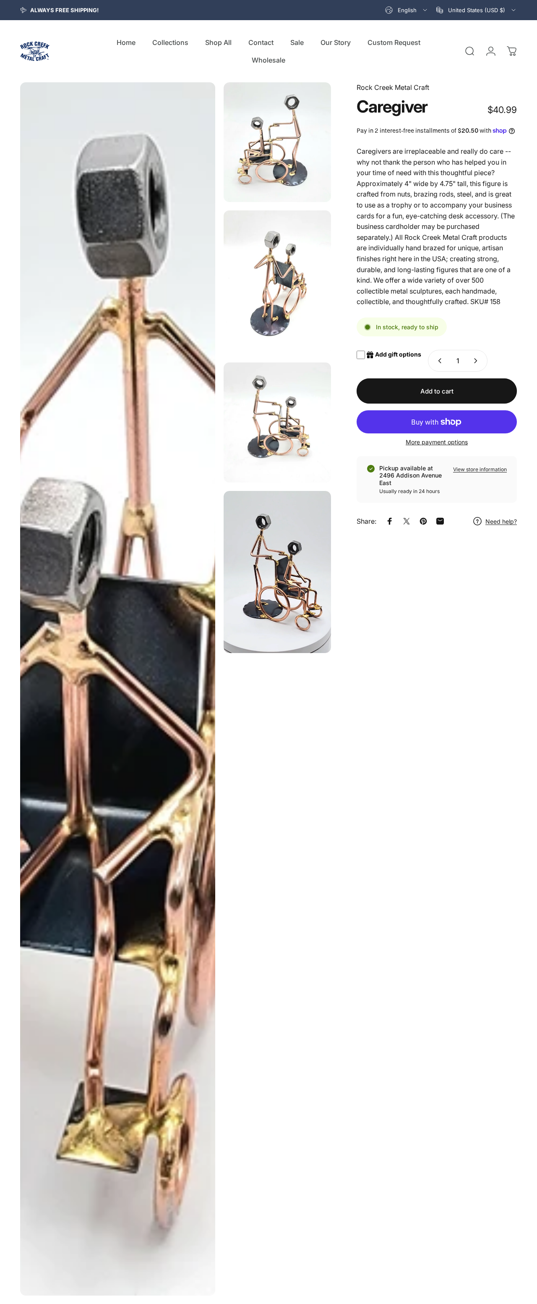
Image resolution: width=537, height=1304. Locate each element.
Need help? (501, 521)
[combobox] (406, 10)
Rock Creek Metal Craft (393, 87)
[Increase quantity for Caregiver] (477, 360)
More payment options (437, 442)
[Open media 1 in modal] (117, 689)
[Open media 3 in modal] (277, 282)
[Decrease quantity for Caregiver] (438, 360)
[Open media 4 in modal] (277, 422)
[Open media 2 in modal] (277, 142)
